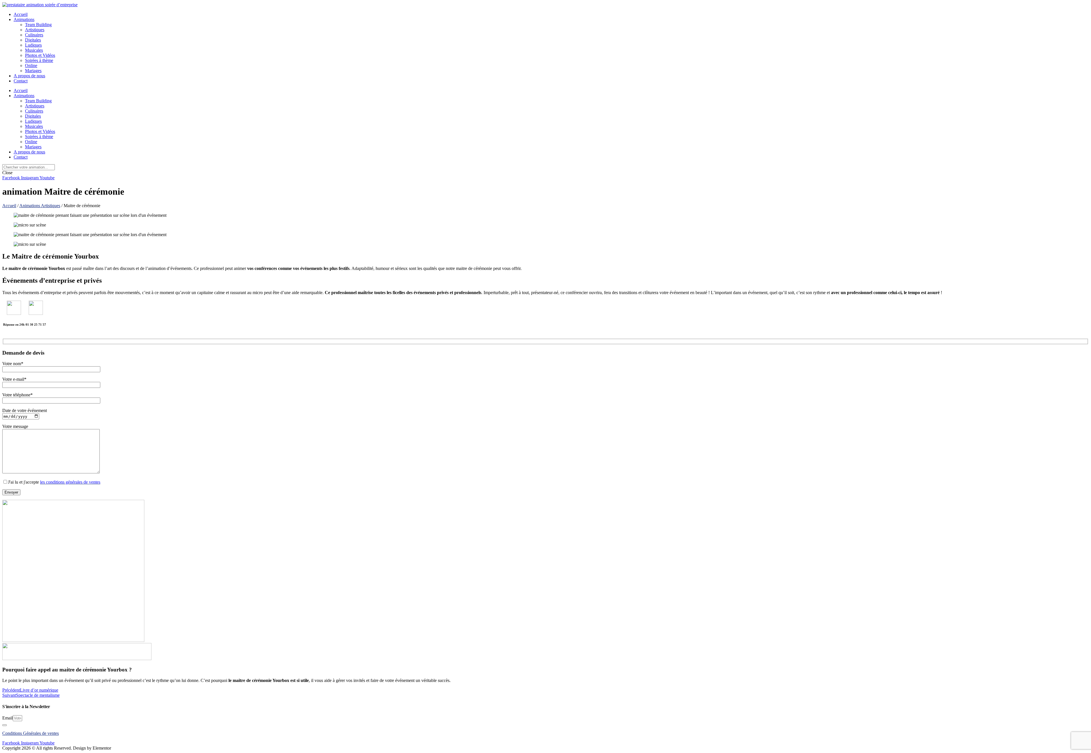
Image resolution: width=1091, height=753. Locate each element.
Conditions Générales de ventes (30, 733)
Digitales (33, 40)
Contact (21, 80)
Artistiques (34, 29)
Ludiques (33, 45)
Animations (24, 19)
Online (31, 65)
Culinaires (34, 34)
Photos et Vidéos (40, 55)
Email (7, 717)
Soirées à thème (39, 60)
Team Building (38, 24)
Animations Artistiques (39, 205)
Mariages (33, 70)
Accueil (21, 14)
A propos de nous (29, 75)
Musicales (34, 50)
